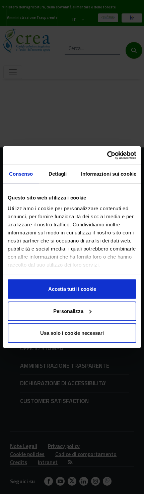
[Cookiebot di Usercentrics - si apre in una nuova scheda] (107, 155)
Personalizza (68, 311)
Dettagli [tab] (58, 174)
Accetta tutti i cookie (72, 289)
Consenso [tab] (21, 174)
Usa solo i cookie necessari (72, 333)
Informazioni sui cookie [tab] (108, 174)
